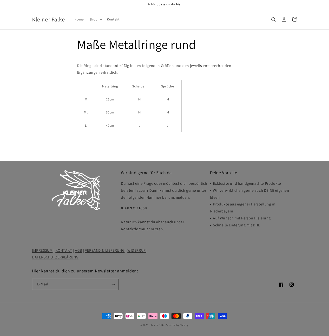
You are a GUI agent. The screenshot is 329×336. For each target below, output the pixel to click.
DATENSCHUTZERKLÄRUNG (55, 257)
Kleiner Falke (157, 325)
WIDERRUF (136, 250)
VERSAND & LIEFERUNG (105, 250)
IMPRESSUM (42, 250)
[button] (95, 19)
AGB (78, 250)
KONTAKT (63, 250)
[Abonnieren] (113, 284)
